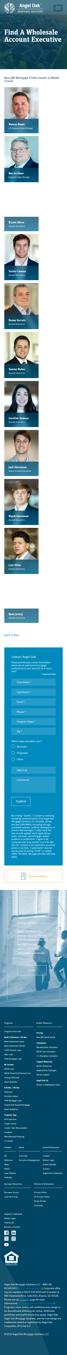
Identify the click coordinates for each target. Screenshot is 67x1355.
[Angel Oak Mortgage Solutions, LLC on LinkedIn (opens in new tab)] (13, 1232)
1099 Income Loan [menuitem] (12, 1050)
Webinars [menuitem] (8, 1160)
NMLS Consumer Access (29, 1288)
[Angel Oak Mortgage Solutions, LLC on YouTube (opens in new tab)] (6, 1244)
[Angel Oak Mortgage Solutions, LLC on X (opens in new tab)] (6, 1238)
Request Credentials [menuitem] (13, 1214)
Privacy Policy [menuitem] (40, 1192)
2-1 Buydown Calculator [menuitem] (47, 1056)
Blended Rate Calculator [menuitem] (47, 1047)
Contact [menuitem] (46, 1156)
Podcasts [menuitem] (8, 1177)
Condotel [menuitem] (8, 1132)
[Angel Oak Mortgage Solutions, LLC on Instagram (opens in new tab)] (13, 1238)
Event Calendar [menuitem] (49, 1164)
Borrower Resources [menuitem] (13, 1184)
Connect (31, 970)
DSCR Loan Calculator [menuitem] (46, 1052)
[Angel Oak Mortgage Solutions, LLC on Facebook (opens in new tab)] (6, 1232)
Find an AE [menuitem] (9, 1223)
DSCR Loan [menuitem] (9, 1069)
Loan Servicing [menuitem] (11, 1197)
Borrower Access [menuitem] (11, 1192)
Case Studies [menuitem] (10, 1173)
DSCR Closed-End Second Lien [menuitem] (17, 1073)
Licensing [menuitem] (38, 1205)
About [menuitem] (21, 1147)
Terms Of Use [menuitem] (40, 1201)
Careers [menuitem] (46, 1169)
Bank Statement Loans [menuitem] (14, 1041)
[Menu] (58, 8)
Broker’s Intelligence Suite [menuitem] (48, 1085)
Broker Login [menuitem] (48, 1160)
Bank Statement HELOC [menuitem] (14, 1046)
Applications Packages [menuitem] (46, 1070)
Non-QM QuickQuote (38, 876)
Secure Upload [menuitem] (42, 1075)
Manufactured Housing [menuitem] (14, 1137)
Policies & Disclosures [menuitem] (44, 1184)
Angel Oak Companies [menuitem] (52, 1173)
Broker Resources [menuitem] (44, 1023)
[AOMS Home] (23, 8)
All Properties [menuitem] (10, 1119)
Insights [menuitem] (7, 1147)
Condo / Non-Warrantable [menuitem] (15, 1128)
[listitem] (21, 110)
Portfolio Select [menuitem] (11, 1096)
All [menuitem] (5, 1156)
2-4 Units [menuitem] (8, 1141)
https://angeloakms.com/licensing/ (35, 1303)
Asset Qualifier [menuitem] (10, 1082)
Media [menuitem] (7, 1169)
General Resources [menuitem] (51, 1147)
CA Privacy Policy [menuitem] (42, 1197)
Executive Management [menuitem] (29, 1160)
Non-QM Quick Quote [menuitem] (45, 1037)
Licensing (25, 1299)
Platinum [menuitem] (8, 1092)
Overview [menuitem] (23, 1156)
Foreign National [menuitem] (11, 1077)
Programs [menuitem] (8, 1023)
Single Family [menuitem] (10, 1124)
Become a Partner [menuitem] (12, 1227)
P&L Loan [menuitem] (8, 1054)
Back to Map (11, 635)
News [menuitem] (6, 1164)
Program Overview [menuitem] (12, 1031)
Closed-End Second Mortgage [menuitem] (17, 1105)
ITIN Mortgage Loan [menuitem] (13, 1059)
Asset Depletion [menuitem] (11, 1109)
